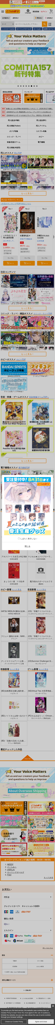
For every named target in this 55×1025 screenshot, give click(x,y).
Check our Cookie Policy (14, 1021)
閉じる (27, 546)
